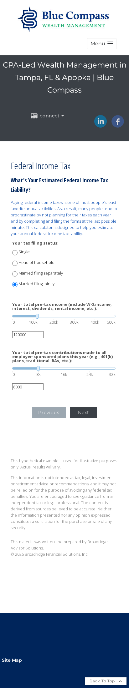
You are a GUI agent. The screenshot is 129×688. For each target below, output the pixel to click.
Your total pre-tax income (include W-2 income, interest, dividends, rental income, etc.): (62, 306)
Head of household (36, 263)
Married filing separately (40, 273)
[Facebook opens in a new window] (117, 125)
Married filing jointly (36, 284)
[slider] (64, 316)
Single (24, 252)
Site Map (12, 660)
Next (83, 412)
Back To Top (103, 681)
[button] (101, 43)
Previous (48, 412)
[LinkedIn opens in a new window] (100, 125)
